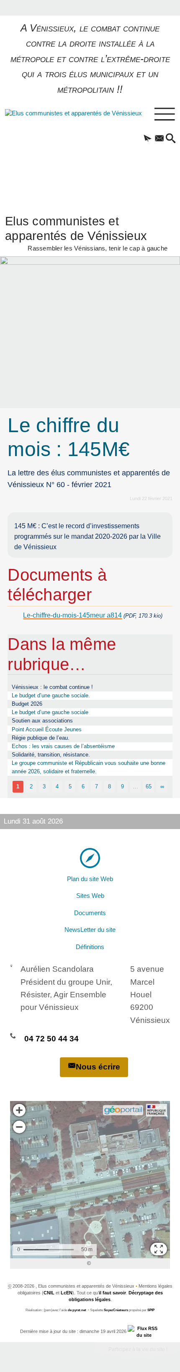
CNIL (49, 1292)
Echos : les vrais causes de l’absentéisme (63, 746)
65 (149, 786)
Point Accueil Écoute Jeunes (47, 729)
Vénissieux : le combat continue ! (52, 687)
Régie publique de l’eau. (40, 738)
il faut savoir (112, 1292)
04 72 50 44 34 (51, 1038)
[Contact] (159, 139)
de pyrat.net (77, 1310)
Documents (90, 913)
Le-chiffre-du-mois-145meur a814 (72, 615)
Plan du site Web (90, 879)
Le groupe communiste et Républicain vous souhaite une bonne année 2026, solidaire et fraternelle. (88, 767)
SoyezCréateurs (116, 1310)
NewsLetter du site (90, 929)
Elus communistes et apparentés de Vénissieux (86, 232)
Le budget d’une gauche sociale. (51, 695)
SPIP (150, 1310)
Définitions (90, 947)
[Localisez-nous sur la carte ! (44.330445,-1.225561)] (90, 857)
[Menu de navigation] (164, 114)
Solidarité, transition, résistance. (51, 754)
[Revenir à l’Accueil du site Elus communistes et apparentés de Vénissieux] (61, 154)
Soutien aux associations (42, 720)
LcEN (66, 1292)
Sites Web (90, 895)
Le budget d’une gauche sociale (50, 712)
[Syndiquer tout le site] (144, 1331)
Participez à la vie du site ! (137, 1349)
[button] (148, 139)
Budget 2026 (27, 704)
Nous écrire (98, 1066)
